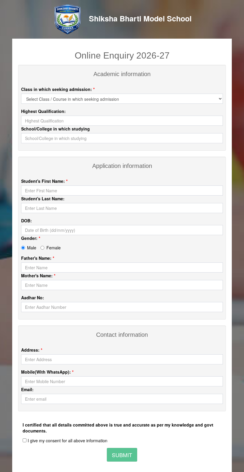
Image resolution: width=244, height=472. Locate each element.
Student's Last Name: (43, 199)
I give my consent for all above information (66, 440)
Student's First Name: (44, 181)
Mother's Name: (38, 276)
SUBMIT (122, 455)
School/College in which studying (55, 129)
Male (31, 248)
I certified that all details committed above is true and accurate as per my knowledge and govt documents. (118, 428)
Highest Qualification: (43, 111)
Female (53, 248)
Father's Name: (37, 258)
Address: (31, 350)
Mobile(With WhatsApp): (47, 372)
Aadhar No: (32, 297)
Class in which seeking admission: (58, 89)
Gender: (30, 238)
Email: (27, 389)
